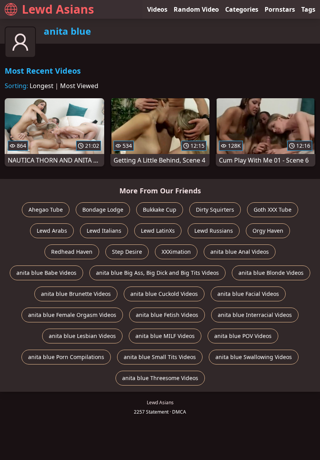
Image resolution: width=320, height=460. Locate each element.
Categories (241, 9)
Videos (157, 9)
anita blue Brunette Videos (76, 293)
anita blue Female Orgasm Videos (72, 314)
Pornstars (280, 9)
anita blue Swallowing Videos (253, 357)
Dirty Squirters (215, 209)
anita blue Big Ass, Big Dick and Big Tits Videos (157, 272)
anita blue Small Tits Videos (160, 357)
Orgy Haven (267, 230)
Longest (41, 85)
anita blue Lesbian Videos (82, 336)
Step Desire (127, 251)
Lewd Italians (104, 230)
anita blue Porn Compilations (66, 357)
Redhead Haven (71, 251)
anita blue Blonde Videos (271, 272)
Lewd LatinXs (158, 230)
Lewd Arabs (52, 230)
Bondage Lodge (102, 209)
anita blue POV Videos (243, 336)
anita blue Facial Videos (248, 293)
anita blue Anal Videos (239, 251)
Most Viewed (79, 85)
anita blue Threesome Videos (160, 378)
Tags (308, 9)
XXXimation (176, 251)
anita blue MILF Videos (165, 336)
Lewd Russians (213, 230)
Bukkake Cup (159, 209)
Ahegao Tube (45, 209)
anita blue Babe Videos (46, 272)
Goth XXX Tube (273, 209)
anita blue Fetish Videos (167, 314)
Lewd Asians (58, 9)
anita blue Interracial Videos (255, 314)
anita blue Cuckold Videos (164, 293)
